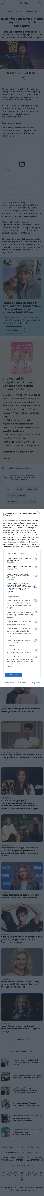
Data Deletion (9, 683)
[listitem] (22, 553)
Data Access (22, 683)
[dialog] (22, 598)
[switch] (35, 559)
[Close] (39, 513)
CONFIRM (13, 675)
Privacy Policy (35, 683)
